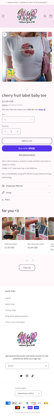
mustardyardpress (23, 412)
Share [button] (7, 199)
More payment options (27, 155)
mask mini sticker (11, 244)
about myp (9, 304)
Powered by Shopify (34, 412)
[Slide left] (21, 90)
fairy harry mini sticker (36, 244)
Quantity (5, 126)
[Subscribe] (46, 366)
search (8, 298)
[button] (3, 16)
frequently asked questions (17, 316)
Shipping (4, 105)
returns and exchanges (15, 322)
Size (3, 114)
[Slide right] (33, 90)
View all (27, 267)
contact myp (10, 310)
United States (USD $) (26, 393)
